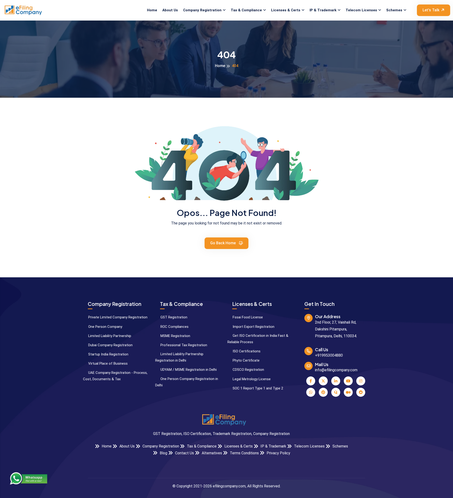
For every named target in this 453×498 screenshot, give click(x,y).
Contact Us (184, 453)
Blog (163, 453)
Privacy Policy (278, 453)
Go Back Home (223, 243)
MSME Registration (174, 336)
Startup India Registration (107, 354)
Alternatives (211, 453)
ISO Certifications (246, 351)
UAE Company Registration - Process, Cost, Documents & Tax (115, 376)
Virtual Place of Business (107, 363)
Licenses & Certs (285, 10)
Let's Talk (431, 10)
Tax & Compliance (246, 10)
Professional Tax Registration (183, 345)
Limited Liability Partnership (109, 336)
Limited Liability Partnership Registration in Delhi (179, 357)
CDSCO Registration (248, 369)
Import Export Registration (253, 327)
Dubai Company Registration (110, 345)
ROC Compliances (174, 327)
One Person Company (104, 327)
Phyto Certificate (246, 360)
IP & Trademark (323, 10)
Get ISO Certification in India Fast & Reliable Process (257, 338)
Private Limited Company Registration (117, 317)
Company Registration (202, 10)
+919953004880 (329, 355)
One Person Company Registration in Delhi (186, 382)
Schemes (394, 10)
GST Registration (173, 317)
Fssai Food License (247, 317)
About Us (170, 10)
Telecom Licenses (361, 10)
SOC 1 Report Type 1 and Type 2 (257, 388)
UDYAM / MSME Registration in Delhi (188, 369)
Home (152, 10)
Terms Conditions (244, 453)
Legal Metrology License (251, 379)
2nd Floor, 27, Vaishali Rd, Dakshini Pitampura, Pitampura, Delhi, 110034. (336, 329)
